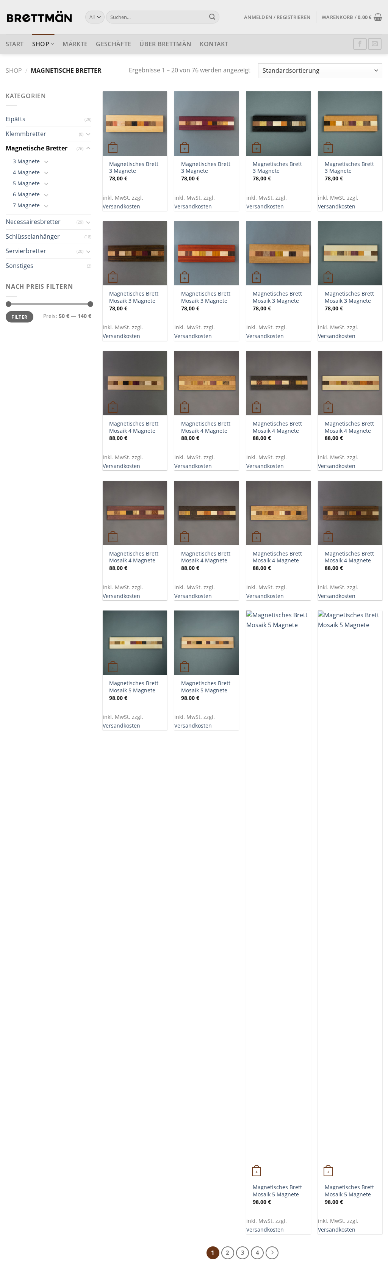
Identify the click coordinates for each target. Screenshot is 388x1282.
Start (15, 44)
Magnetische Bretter (36, 148)
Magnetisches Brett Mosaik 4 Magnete (133, 427)
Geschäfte (113, 44)
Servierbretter (26, 251)
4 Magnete (26, 172)
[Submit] (212, 17)
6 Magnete (26, 194)
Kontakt (214, 44)
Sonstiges (19, 265)
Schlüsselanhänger (33, 236)
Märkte (75, 44)
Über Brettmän (165, 44)
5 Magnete (26, 183)
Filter (19, 317)
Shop (40, 44)
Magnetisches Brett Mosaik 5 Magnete (133, 687)
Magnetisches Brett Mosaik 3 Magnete (133, 297)
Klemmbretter (26, 134)
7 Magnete (26, 205)
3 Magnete (26, 161)
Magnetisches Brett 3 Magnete (133, 168)
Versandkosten (121, 206)
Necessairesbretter (33, 222)
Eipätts (15, 119)
